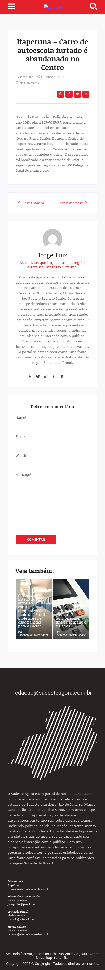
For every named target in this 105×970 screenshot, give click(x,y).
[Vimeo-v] (62, 376)
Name (21, 417)
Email (21, 436)
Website (22, 455)
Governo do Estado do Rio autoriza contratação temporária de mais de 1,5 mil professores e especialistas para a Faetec (31, 610)
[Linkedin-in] (46, 376)
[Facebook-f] (30, 376)
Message (23, 474)
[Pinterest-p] (54, 376)
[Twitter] (38, 376)
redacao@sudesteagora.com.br (52, 693)
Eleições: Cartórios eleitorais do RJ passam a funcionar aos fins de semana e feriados (71, 614)
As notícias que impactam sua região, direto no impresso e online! (53, 264)
